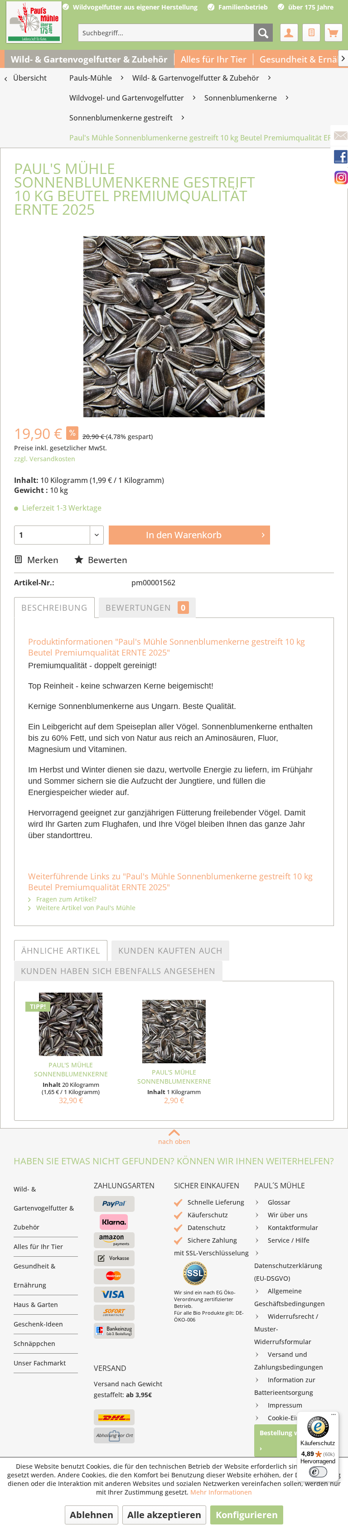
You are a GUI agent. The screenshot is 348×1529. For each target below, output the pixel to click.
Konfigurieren (247, 1515)
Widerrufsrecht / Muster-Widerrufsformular (286, 1329)
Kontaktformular (293, 1227)
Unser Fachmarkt (40, 1363)
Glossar (279, 1202)
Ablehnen (91, 1515)
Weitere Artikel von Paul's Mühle (84, 907)
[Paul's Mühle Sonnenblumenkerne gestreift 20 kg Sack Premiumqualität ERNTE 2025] (71, 1024)
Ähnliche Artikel (60, 950)
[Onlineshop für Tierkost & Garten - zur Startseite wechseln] (34, 23)
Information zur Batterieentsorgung (284, 1386)
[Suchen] (263, 33)
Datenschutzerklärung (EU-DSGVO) (288, 1272)
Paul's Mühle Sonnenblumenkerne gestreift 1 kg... (174, 1077)
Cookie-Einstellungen (300, 1417)
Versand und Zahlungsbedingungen (288, 1360)
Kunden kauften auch (170, 950)
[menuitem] (175, 33)
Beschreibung (54, 607)
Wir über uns (288, 1215)
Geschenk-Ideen (38, 1324)
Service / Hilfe (288, 1240)
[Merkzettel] (311, 33)
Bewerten (106, 560)
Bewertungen (146, 607)
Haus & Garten (36, 1304)
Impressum (285, 1405)
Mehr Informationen (221, 1492)
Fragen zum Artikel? (65, 899)
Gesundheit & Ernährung (34, 1275)
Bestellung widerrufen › (294, 1440)
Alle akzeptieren (164, 1515)
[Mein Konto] (289, 33)
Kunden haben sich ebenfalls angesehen (118, 970)
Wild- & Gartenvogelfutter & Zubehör (44, 1208)
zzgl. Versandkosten (44, 458)
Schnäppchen (34, 1343)
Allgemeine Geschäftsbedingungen (289, 1297)
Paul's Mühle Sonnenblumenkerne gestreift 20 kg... (71, 1070)
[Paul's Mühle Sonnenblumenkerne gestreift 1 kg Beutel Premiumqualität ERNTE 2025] (174, 1031)
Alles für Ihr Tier (38, 1246)
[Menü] (333, 1416)
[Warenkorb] (333, 33)
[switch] (318, 1471)
